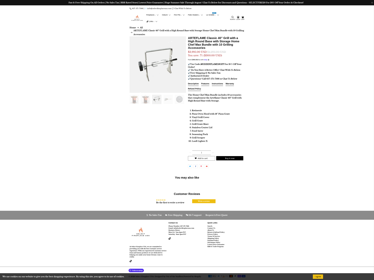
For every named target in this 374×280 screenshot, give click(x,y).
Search (209, 226)
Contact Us (211, 228)
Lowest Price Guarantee (215, 244)
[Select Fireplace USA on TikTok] (131, 262)
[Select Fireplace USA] (137, 18)
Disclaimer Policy (213, 242)
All (141, 28)
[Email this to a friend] (207, 166)
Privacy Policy (212, 234)
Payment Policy (213, 240)
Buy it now (230, 158)
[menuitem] (152, 15)
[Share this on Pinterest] (201, 166)
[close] (372, 3)
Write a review (204, 201)
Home (133, 28)
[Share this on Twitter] (190, 166)
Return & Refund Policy (216, 232)
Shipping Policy (213, 238)
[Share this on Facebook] (196, 166)
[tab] (193, 84)
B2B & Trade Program (215, 246)
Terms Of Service (213, 236)
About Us (210, 230)
